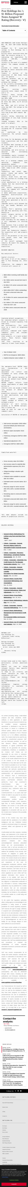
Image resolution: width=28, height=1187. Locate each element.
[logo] (5, 2)
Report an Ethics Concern (7, 1151)
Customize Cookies (14, 1180)
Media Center (5, 1107)
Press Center (5, 1132)
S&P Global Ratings (9, 1097)
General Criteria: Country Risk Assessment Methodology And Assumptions (13, 581)
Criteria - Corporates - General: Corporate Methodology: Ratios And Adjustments (15, 590)
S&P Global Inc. (7, 1120)
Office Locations (5, 1153)
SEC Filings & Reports (6, 1142)
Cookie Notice (5, 1177)
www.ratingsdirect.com (20, 969)
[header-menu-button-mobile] (25, 2)
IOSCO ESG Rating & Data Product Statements (11, 1164)
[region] (14, 1176)
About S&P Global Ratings (7, 1102)
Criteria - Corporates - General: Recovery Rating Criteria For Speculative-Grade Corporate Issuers (15, 545)
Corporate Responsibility (7, 1160)
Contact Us (4, 1116)
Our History (4, 1128)
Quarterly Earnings (6, 1140)
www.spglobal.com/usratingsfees (11, 982)
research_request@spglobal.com (11, 1009)
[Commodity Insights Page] (16, 1091)
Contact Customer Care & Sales (8, 1147)
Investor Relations (6, 1136)
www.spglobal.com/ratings (9, 967)
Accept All (14, 1184)
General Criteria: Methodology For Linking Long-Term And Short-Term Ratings (14, 536)
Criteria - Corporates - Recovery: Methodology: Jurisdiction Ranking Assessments (14, 555)
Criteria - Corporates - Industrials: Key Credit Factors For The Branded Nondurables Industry (15, 562)
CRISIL (3, 1111)
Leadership (4, 1162)
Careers (4, 1158)
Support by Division (6, 1149)
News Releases (5, 1138)
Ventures (4, 1130)
